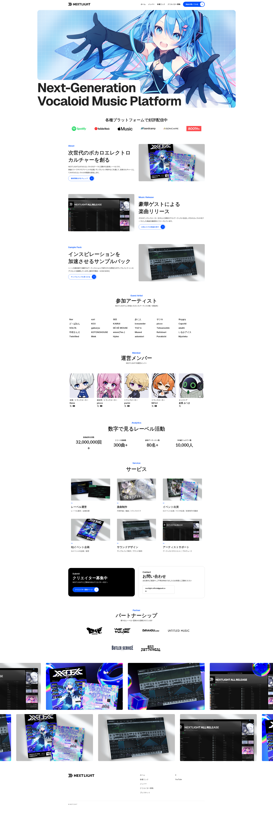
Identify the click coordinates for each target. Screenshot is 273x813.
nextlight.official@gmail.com (155, 589)
